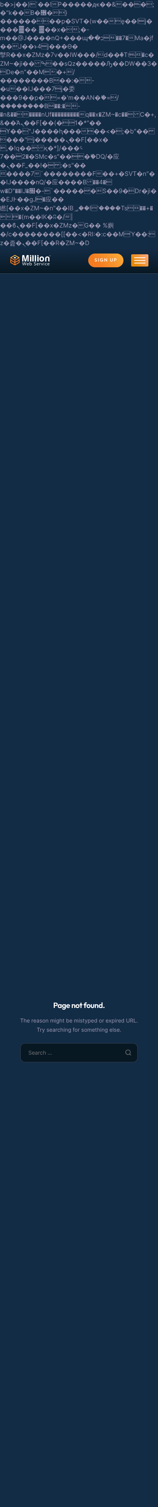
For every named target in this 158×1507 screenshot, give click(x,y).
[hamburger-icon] (139, 260)
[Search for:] (79, 1052)
